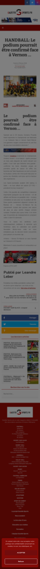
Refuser (21, 561)
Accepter (21, 553)
